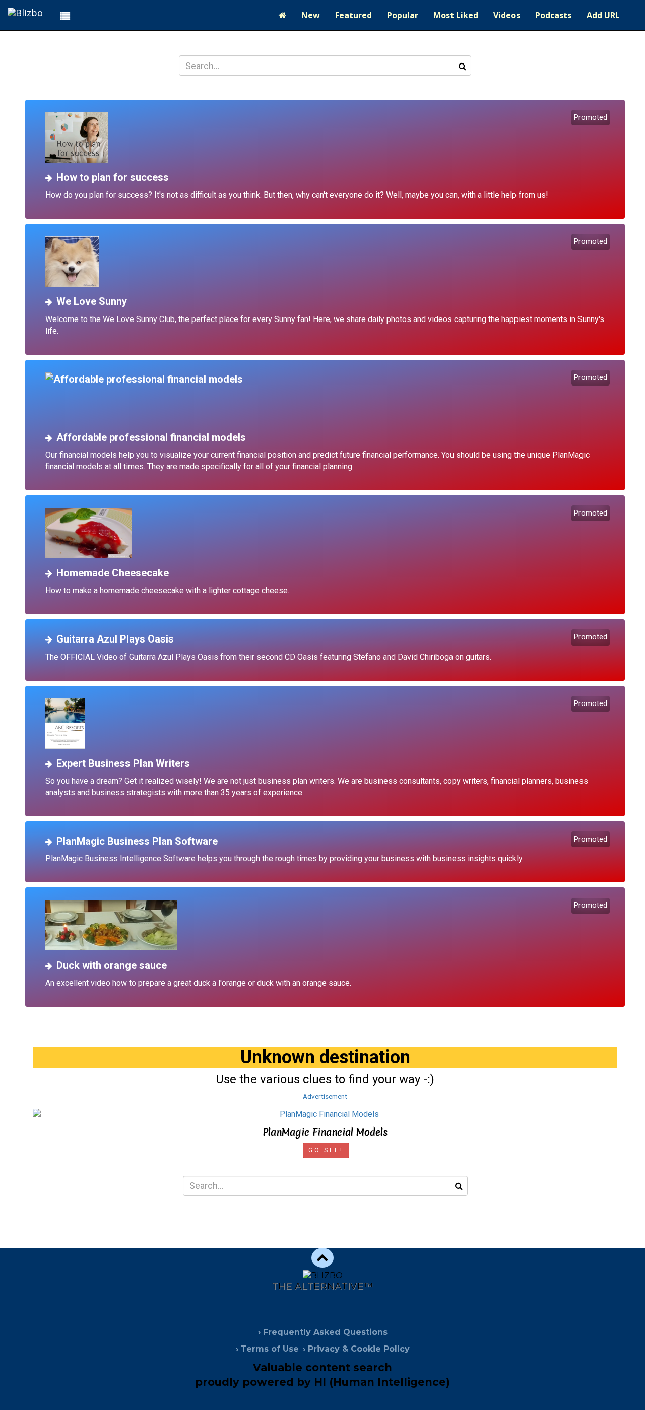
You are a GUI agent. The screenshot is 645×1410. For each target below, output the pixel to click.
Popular (402, 15)
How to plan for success (112, 177)
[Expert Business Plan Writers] (328, 723)
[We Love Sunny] (328, 261)
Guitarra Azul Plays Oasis (115, 639)
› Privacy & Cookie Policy (356, 1349)
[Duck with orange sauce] (328, 925)
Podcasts (553, 15)
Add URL (603, 15)
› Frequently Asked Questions (323, 1332)
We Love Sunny (91, 301)
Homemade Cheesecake (112, 573)
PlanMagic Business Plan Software (137, 841)
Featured (353, 15)
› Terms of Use (267, 1349)
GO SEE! (325, 1150)
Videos (506, 15)
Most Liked (455, 15)
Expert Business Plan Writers (123, 763)
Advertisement (325, 1096)
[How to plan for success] (328, 137)
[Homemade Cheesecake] (328, 533)
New (310, 15)
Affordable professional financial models (151, 437)
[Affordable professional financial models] (328, 397)
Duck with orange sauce (111, 965)
